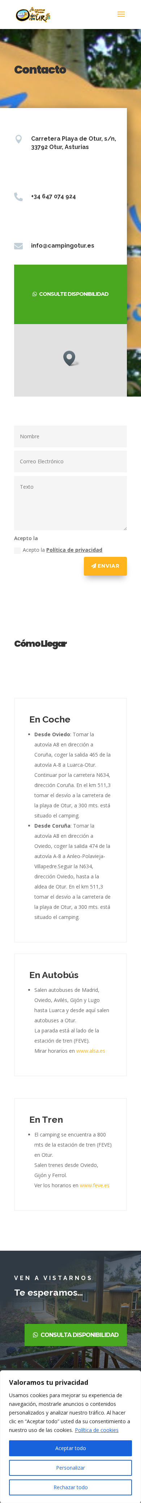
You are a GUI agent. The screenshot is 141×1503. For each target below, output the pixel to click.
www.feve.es (95, 1185)
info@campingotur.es (62, 245)
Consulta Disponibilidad (79, 1335)
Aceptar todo (70, 1448)
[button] (71, 358)
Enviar (109, 566)
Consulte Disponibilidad (73, 294)
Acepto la (62, 549)
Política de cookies (97, 1430)
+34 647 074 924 (53, 196)
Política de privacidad (74, 549)
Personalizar (70, 1467)
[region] (70, 1436)
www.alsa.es (90, 1050)
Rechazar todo (71, 1487)
